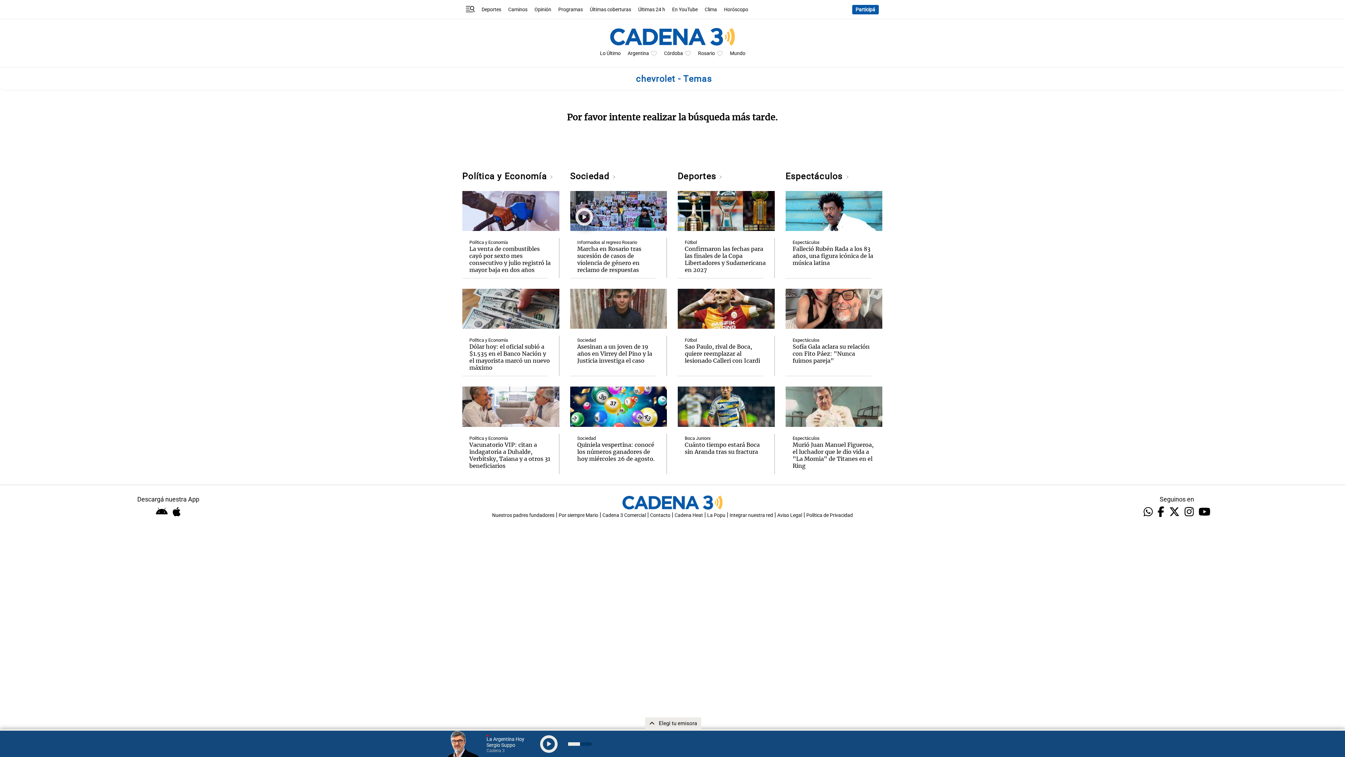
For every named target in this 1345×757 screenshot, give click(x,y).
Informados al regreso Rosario (607, 242)
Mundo (737, 53)
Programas (570, 10)
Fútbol (691, 242)
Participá (865, 10)
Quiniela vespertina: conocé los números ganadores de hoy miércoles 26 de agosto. (616, 451)
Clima (711, 10)
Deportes (491, 10)
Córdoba (673, 53)
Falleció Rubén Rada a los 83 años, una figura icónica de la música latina (833, 255)
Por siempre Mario (578, 515)
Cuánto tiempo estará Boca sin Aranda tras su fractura (722, 448)
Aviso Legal (789, 515)
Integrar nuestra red (751, 515)
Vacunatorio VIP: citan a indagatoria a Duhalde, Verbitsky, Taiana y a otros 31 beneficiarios (509, 455)
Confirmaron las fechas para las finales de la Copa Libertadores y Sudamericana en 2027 (725, 259)
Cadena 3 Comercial (624, 515)
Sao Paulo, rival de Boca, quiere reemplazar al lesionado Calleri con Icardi (722, 353)
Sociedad (591, 176)
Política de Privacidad (829, 515)
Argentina (638, 53)
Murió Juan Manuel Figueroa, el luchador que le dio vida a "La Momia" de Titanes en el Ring (833, 455)
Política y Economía (506, 176)
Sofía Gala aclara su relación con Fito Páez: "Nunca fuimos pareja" (831, 353)
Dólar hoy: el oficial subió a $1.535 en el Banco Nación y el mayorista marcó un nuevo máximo (509, 357)
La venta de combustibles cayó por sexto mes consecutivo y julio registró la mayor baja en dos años (510, 259)
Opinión (542, 10)
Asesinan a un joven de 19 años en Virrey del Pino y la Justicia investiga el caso (614, 353)
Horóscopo (736, 10)
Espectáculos (816, 176)
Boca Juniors (698, 438)
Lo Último (610, 53)
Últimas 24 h (651, 10)
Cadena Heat (689, 515)
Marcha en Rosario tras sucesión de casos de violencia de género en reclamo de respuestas (609, 259)
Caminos (517, 10)
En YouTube (685, 10)
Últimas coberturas (610, 10)
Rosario (706, 53)
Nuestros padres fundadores (523, 515)
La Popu (716, 515)
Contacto (660, 515)
